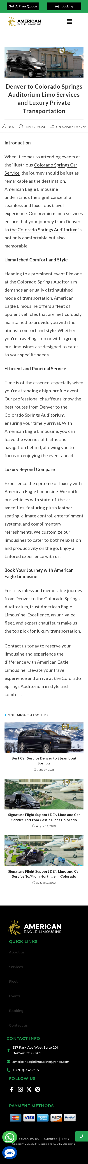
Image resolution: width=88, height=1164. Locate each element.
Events (15, 996)
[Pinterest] (37, 1089)
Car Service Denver (71, 127)
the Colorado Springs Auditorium (43, 229)
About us (17, 952)
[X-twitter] (29, 1089)
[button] (69, 22)
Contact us (18, 1025)
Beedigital (69, 1143)
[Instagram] (20, 1089)
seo (11, 127)
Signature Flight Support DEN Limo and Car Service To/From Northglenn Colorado (44, 873)
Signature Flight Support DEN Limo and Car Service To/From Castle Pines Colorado (44, 817)
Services (16, 967)
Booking (16, 1011)
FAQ (65, 1139)
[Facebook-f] (12, 1089)
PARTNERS (50, 1139)
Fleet (13, 981)
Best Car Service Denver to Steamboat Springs (44, 760)
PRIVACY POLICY (29, 1139)
